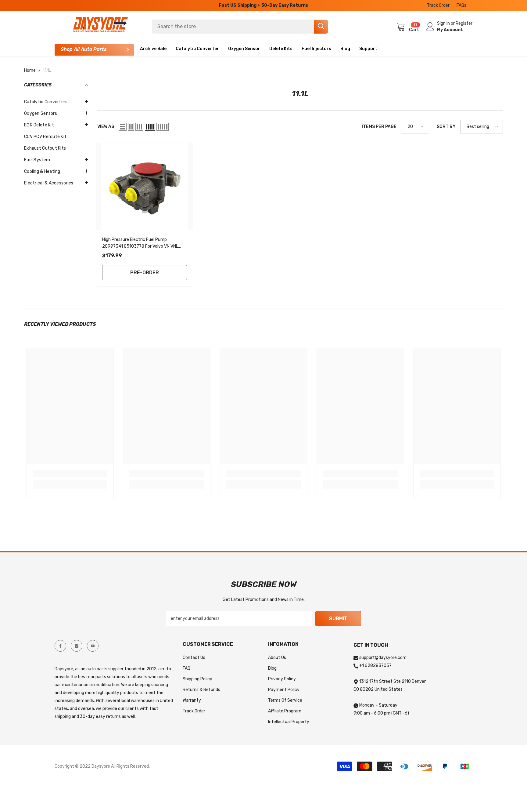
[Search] (240, 27)
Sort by (446, 126)
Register (464, 23)
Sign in (444, 23)
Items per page (379, 126)
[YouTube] (93, 646)
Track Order (438, 5)
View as (105, 126)
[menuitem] (56, 102)
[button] (56, 124)
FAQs (461, 5)
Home (30, 70)
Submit (338, 618)
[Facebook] (60, 646)
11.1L (47, 70)
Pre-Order (144, 272)
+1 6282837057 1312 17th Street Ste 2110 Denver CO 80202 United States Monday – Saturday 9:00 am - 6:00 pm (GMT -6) (389, 689)
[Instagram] (76, 646)
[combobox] (233, 27)
